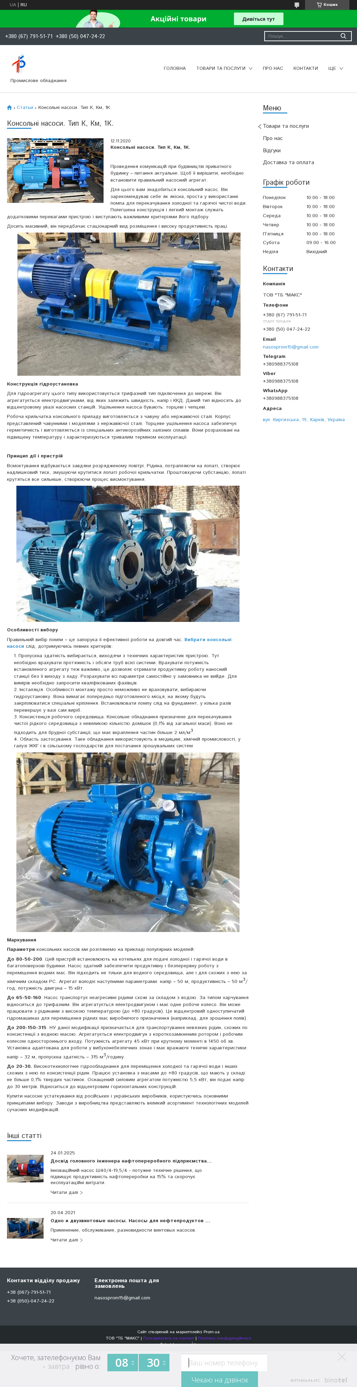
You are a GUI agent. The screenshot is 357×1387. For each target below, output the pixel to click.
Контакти (306, 68)
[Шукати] (343, 36)
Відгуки (272, 150)
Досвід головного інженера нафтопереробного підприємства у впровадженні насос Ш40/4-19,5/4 (132, 1161)
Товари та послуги (220, 68)
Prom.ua (212, 1332)
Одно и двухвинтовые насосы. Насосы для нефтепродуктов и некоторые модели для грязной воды (132, 1221)
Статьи (25, 107)
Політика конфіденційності (224, 1338)
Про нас (273, 68)
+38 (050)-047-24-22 (30, 1301)
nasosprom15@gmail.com (291, 347)
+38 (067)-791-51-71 (29, 1292)
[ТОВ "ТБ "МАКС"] (18, 63)
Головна (175, 68)
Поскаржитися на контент (168, 1338)
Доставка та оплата (288, 162)
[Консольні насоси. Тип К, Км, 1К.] (55, 170)
